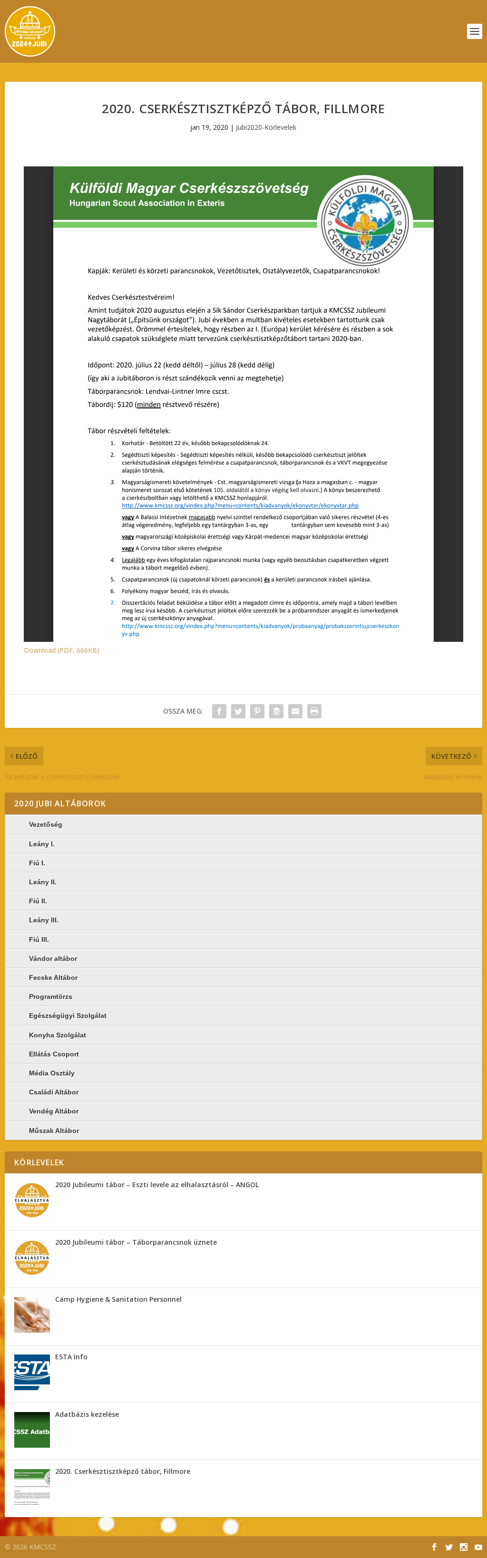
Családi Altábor (53, 1092)
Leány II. (43, 882)
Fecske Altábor (53, 977)
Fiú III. (39, 939)
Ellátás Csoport (54, 1054)
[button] (32, 1200)
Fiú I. (37, 863)
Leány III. (43, 920)
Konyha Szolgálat (57, 1035)
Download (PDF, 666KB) (61, 650)
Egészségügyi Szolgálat (68, 1015)
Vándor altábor (53, 958)
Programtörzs (50, 996)
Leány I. (42, 844)
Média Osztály (52, 1073)
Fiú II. (38, 901)
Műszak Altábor (54, 1130)
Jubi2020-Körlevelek (266, 127)
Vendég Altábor (53, 1111)
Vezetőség (45, 824)
